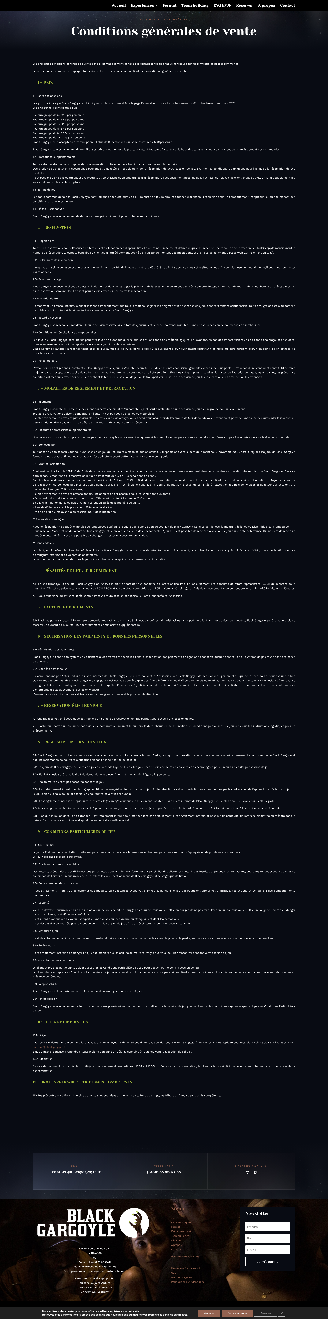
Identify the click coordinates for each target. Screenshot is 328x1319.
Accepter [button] (209, 1313)
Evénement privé (181, 1231)
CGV (173, 1272)
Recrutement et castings (186, 1256)
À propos (266, 6)
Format (170, 6)
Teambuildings (180, 1235)
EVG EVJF (222, 6)
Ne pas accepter (237, 1313)
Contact (287, 6)
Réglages (265, 1313)
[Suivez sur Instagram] (247, 1173)
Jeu (173, 1217)
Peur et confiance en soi (185, 1268)
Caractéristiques (181, 1222)
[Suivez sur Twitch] (255, 1173)
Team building (195, 6)
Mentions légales (181, 1277)
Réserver (244, 6)
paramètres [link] (180, 1315)
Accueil (119, 6)
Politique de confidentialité (187, 1282)
